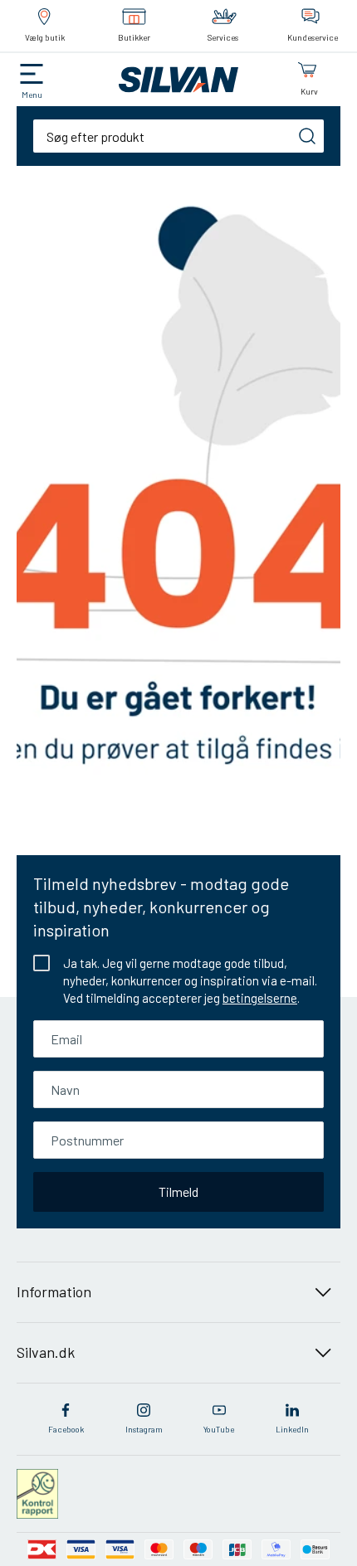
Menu (32, 95)
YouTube (218, 1429)
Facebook (66, 1429)
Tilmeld (178, 1191)
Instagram (144, 1429)
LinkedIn (292, 1429)
